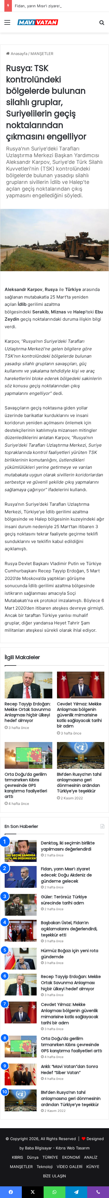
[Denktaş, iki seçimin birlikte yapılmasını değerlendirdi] (21, 851)
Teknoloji (45, 1166)
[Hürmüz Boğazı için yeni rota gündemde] (21, 959)
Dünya (32, 1157)
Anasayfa (18, 53)
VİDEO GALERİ (69, 1166)
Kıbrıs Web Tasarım (73, 1148)
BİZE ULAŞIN (54, 1176)
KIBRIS (17, 1157)
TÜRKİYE (50, 1157)
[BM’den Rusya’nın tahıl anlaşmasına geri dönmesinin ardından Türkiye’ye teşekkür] (81, 755)
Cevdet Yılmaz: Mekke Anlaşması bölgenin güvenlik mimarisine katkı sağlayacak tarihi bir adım (79, 715)
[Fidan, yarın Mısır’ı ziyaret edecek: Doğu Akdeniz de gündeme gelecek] (21, 877)
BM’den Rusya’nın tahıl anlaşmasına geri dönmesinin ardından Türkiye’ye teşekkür (79, 782)
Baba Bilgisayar (38, 1148)
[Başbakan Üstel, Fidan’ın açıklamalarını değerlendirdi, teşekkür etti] (21, 931)
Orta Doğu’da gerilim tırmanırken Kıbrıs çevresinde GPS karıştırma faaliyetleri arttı (26, 785)
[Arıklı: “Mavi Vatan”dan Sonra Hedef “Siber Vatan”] (21, 1074)
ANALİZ (90, 1157)
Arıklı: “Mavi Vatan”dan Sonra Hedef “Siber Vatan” (69, 1069)
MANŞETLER (42, 53)
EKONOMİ (71, 1157)
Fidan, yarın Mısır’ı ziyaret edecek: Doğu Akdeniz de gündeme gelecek (66, 875)
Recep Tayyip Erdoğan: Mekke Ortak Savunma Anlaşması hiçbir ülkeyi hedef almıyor (28, 712)
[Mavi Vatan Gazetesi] (38, 22)
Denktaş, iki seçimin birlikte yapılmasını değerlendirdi (68, 846)
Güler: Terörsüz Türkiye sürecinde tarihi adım (64, 900)
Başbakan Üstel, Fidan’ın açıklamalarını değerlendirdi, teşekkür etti (69, 929)
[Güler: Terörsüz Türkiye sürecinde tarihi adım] (21, 905)
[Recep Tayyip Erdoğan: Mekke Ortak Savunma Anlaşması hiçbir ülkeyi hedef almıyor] (28, 685)
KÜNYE (92, 1166)
